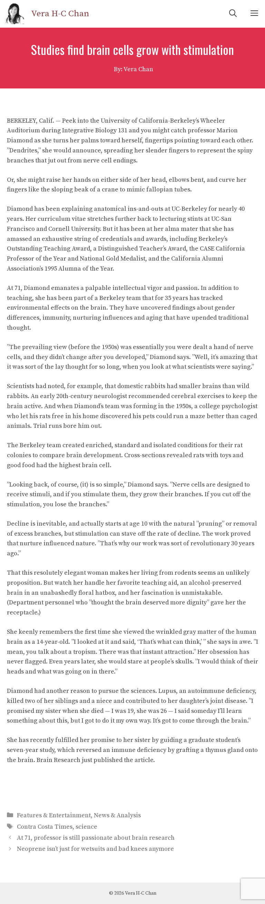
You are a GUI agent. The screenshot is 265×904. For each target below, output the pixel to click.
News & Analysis (117, 815)
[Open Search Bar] (233, 14)
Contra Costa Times (44, 827)
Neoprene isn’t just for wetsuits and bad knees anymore (95, 849)
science (86, 827)
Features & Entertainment (54, 815)
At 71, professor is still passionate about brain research (96, 838)
